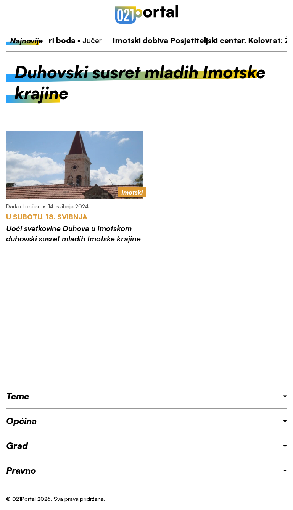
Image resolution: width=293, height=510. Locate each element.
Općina (21, 420)
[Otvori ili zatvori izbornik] (282, 14)
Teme (17, 396)
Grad (17, 445)
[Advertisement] (146, 317)
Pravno (21, 470)
